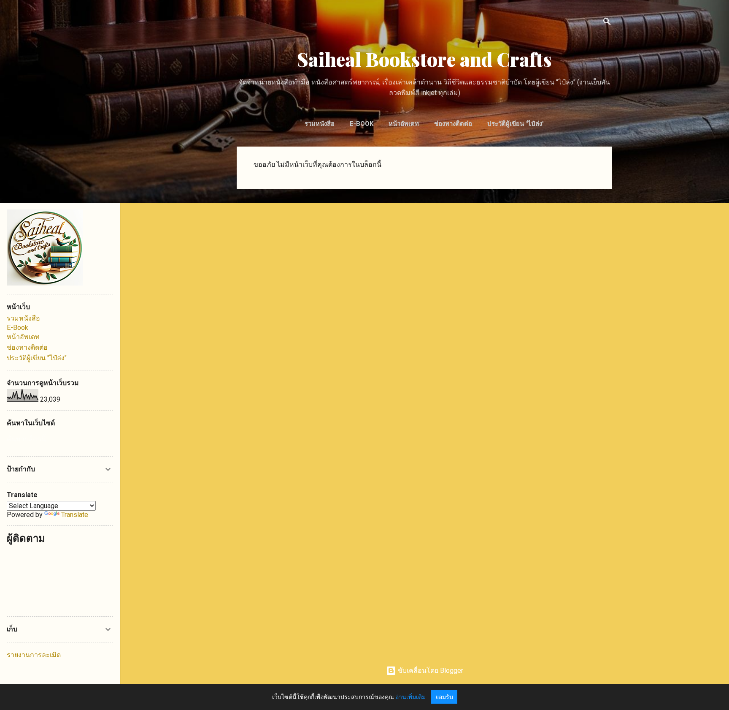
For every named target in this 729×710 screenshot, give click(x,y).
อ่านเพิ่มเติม (410, 697)
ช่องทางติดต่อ (453, 124)
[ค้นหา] (607, 23)
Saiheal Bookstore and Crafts (424, 58)
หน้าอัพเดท (404, 124)
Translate (74, 515)
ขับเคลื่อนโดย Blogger (429, 670)
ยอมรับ (444, 697)
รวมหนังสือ (320, 124)
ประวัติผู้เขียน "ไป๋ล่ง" (515, 124)
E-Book (361, 124)
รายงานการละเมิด (34, 655)
